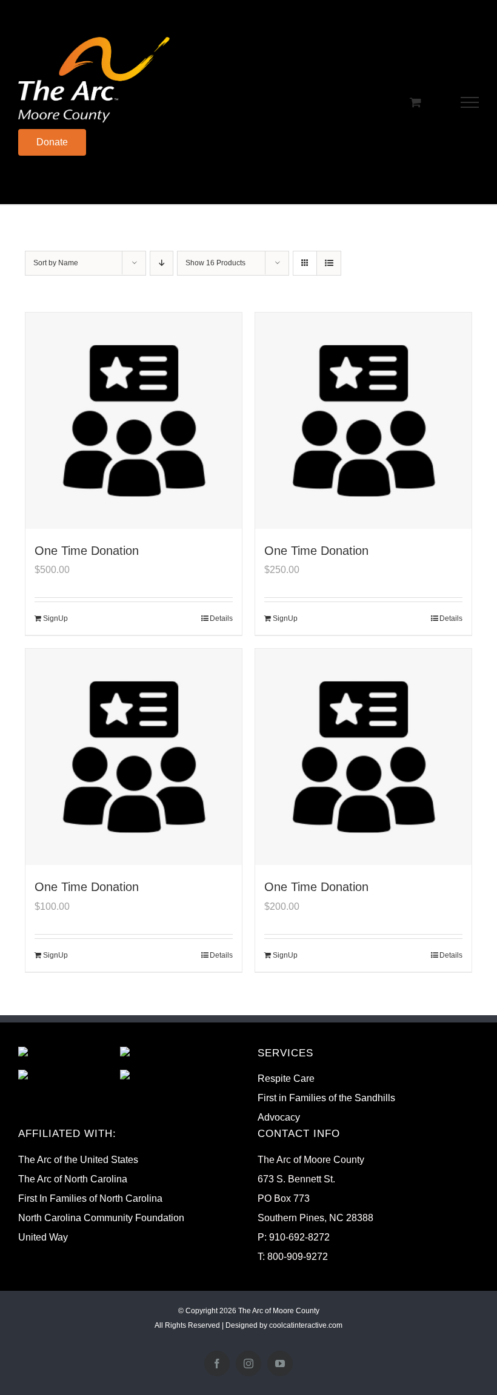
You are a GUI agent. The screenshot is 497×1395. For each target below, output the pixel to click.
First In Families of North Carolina (90, 1198)
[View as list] (329, 263)
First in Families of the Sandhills (326, 1098)
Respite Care (286, 1078)
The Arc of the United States (78, 1160)
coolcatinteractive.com (305, 1325)
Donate (52, 142)
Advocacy (279, 1117)
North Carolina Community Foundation (101, 1218)
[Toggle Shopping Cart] (415, 102)
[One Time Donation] (133, 421)
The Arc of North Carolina (72, 1179)
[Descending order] (161, 263)
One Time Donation (87, 550)
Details (221, 618)
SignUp (55, 618)
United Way (43, 1237)
